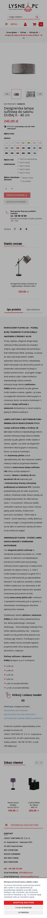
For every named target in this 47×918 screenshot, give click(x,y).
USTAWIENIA (23, 913)
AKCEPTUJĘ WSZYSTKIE (23, 903)
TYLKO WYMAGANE (23, 908)
